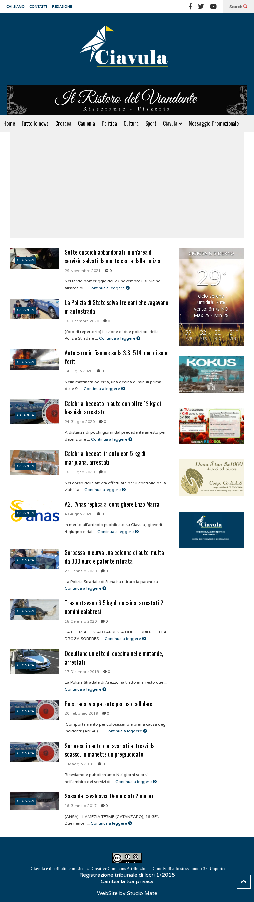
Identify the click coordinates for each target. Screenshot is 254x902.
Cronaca (63, 123)
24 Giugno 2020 (80, 422)
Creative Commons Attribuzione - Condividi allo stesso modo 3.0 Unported (159, 868)
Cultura (131, 123)
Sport (150, 123)
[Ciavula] (127, 49)
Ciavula (171, 123)
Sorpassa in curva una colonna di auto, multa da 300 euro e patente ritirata (114, 556)
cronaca (25, 260)
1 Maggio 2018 (79, 764)
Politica (109, 123)
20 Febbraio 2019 (81, 713)
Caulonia (86, 123)
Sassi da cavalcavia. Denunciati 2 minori (109, 796)
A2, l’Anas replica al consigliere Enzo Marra (112, 504)
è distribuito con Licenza (129, 868)
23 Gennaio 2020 (81, 571)
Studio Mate (142, 893)
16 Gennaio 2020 (81, 621)
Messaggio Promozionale (214, 123)
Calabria (25, 310)
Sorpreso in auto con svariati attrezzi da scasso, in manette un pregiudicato (110, 749)
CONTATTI (38, 7)
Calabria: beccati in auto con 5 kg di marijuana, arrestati (105, 457)
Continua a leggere (107, 288)
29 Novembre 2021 (83, 271)
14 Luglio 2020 (78, 371)
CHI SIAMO (16, 7)
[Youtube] (213, 6)
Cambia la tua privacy (127, 881)
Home (9, 123)
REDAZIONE (62, 7)
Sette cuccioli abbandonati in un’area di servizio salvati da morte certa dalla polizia (112, 256)
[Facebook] (190, 6)
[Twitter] (201, 6)
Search (236, 6)
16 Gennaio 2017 (81, 806)
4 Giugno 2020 (78, 514)
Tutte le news (35, 123)
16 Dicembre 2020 (82, 321)
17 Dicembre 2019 (82, 672)
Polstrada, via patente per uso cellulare (108, 703)
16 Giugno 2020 (80, 472)
